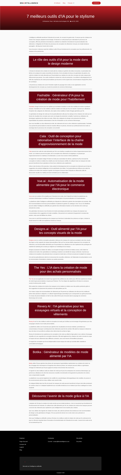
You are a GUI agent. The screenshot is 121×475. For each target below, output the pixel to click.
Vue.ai (30, 196)
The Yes (31, 279)
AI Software (57, 3)
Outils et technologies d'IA (62, 21)
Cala (30, 151)
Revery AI (31, 321)
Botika (30, 363)
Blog (64, 3)
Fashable (31, 106)
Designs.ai (32, 240)
